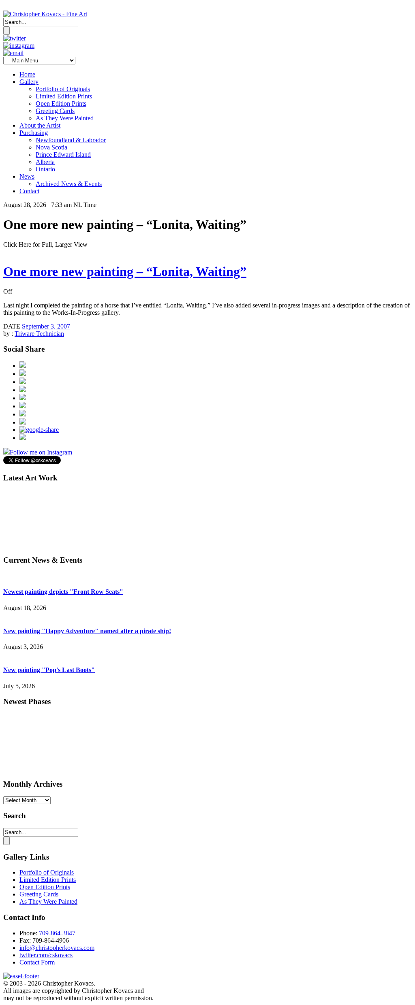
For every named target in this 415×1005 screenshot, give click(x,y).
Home (27, 74)
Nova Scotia (51, 147)
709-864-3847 (57, 933)
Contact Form (37, 962)
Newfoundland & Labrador (71, 140)
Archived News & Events (69, 183)
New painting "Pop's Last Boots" (49, 669)
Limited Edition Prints (64, 96)
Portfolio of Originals (63, 88)
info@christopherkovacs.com (56, 947)
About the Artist (39, 125)
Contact (29, 191)
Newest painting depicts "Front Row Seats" (63, 591)
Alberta (45, 161)
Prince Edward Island (63, 154)
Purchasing (33, 132)
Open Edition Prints (61, 103)
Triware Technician (39, 333)
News (26, 176)
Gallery (29, 81)
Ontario (45, 169)
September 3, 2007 (46, 326)
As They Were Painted (65, 118)
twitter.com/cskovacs (46, 955)
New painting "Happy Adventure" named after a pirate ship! (87, 630)
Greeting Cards (55, 110)
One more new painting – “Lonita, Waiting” (124, 271)
